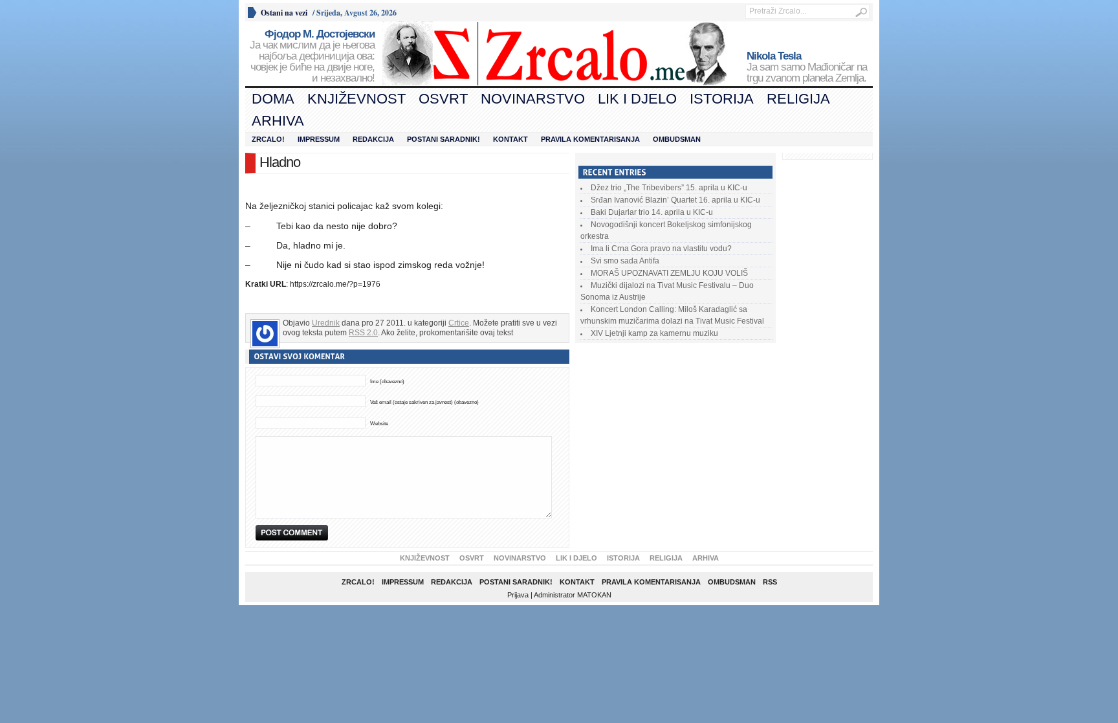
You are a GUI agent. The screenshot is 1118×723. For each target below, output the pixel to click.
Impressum (319, 139)
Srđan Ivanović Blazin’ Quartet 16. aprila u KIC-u (675, 200)
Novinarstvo (533, 99)
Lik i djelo (637, 99)
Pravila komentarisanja (590, 139)
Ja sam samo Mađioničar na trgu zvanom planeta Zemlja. (807, 67)
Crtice (458, 323)
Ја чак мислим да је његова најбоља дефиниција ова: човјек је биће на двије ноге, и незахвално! (312, 56)
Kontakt (510, 139)
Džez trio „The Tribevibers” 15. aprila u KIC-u (669, 188)
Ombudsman (677, 139)
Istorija (722, 99)
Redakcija (373, 139)
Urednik (326, 323)
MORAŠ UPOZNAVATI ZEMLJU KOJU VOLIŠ (669, 273)
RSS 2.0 (363, 333)
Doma (273, 99)
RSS (770, 582)
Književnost (356, 99)
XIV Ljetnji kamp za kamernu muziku (654, 333)
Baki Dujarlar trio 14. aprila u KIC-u (652, 212)
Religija (798, 99)
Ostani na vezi (284, 12)
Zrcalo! (268, 139)
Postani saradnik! (443, 139)
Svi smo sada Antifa (625, 261)
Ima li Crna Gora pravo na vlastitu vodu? (661, 248)
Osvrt (443, 99)
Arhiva (278, 121)
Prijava (518, 595)
